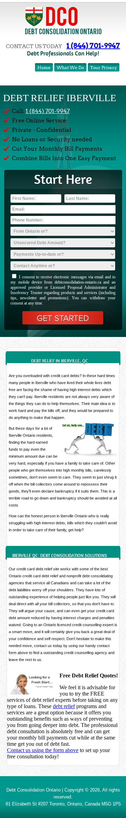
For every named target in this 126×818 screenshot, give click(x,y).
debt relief (64, 706)
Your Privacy (103, 67)
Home (43, 67)
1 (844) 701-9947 (93, 45)
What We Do (70, 67)
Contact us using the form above (42, 750)
